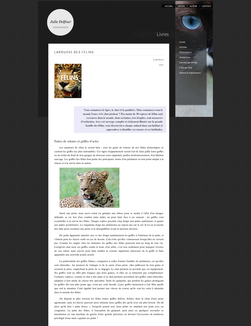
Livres (182, 42)
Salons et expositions (190, 72)
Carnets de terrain (188, 62)
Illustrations (185, 52)
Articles (183, 47)
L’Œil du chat (185, 67)
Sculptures (184, 57)
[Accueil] (60, 22)
